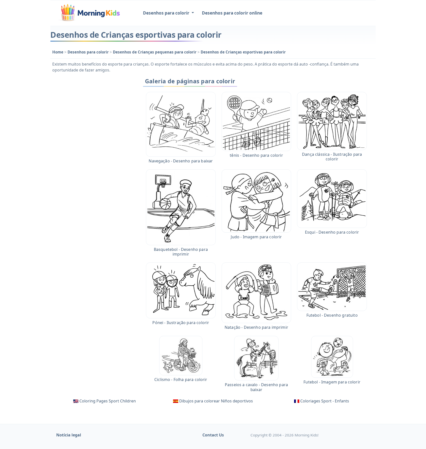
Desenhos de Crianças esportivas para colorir (243, 52)
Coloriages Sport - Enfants (324, 401)
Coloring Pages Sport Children (107, 401)
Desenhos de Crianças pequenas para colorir (155, 52)
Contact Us (213, 435)
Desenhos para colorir (89, 52)
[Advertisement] (93, 150)
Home (58, 52)
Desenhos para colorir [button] (166, 13)
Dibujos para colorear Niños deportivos (216, 401)
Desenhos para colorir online (232, 13)
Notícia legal (68, 435)
